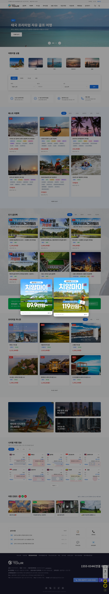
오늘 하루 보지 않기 (26, 313)
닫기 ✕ (49, 313)
